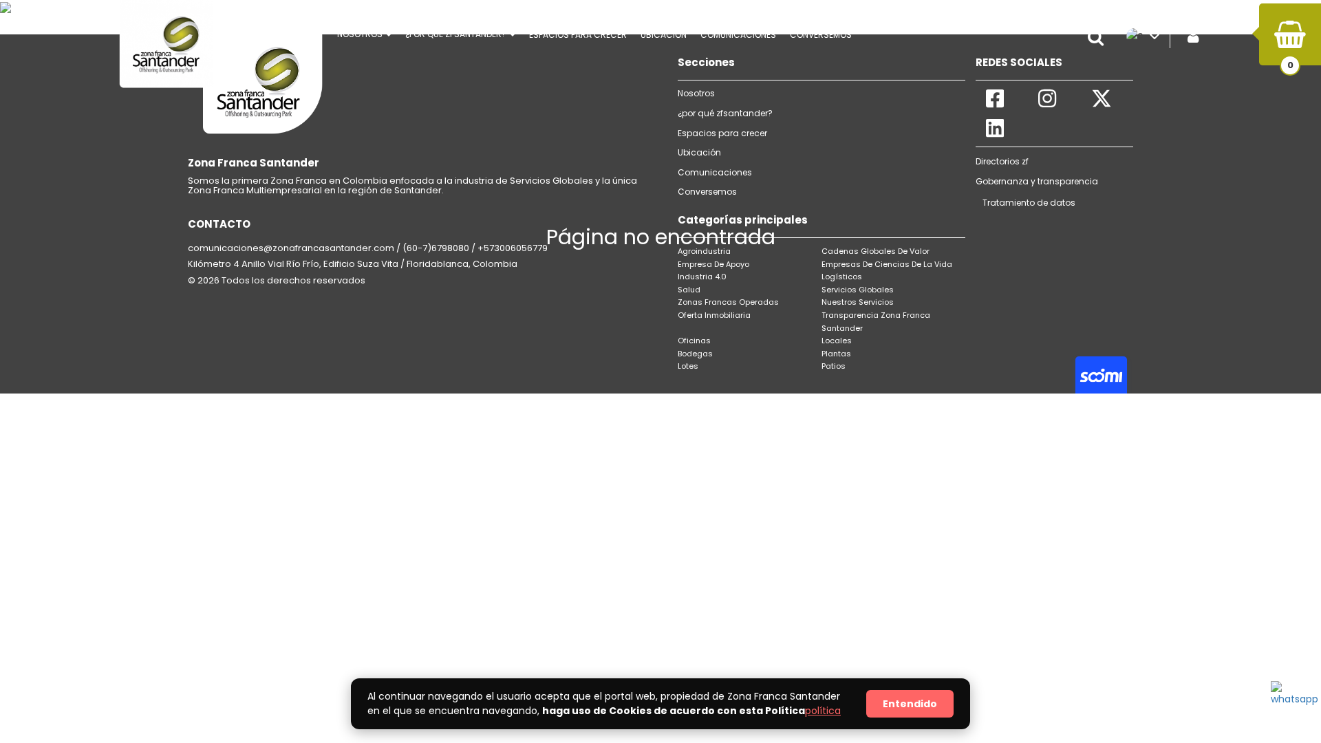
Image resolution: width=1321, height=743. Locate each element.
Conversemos (707, 191)
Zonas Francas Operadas (728, 302)
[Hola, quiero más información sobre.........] (1291, 701)
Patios (833, 366)
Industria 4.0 (702, 276)
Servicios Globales (857, 289)
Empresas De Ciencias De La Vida (886, 264)
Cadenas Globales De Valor (875, 251)
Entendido (910, 704)
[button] (1099, 38)
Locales (836, 340)
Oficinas (694, 340)
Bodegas (695, 353)
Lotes (688, 366)
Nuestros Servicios (857, 302)
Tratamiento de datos (1028, 202)
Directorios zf (1002, 161)
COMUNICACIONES (738, 35)
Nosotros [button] (361, 34)
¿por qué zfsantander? (725, 113)
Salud (689, 289)
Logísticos (841, 276)
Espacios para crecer (578, 35)
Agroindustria (704, 251)
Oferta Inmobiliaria (714, 315)
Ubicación (664, 35)
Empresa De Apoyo (713, 264)
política (823, 711)
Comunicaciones (715, 172)
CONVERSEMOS (821, 35)
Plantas (836, 353)
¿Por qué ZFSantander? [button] (456, 34)
